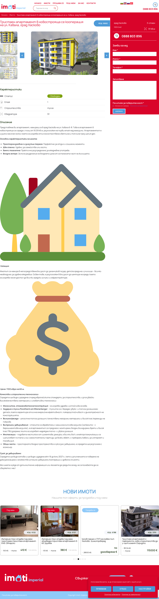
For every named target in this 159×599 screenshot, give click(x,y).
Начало (4, 15)
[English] (125, 3)
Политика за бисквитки (112, 594)
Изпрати (119, 111)
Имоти (12, 15)
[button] (22, 55)
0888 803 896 (150, 8)
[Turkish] (131, 3)
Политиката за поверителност (139, 106)
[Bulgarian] (122, 3)
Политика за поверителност (131, 594)
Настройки (145, 589)
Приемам (101, 589)
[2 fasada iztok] (64, 53)
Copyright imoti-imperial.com (79, 595)
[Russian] (128, 3)
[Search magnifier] (55, 8)
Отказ (123, 589)
